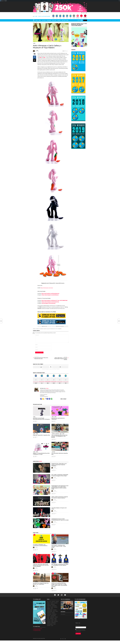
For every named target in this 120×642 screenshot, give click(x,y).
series (55, 618)
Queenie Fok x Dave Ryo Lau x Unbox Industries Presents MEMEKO (59, 464)
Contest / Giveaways (55, 433)
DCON (49, 604)
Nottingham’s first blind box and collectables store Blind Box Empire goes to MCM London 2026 (59, 487)
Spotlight (54, 20)
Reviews (59, 20)
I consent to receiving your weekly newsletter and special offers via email (80, 630)
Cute (63, 17)
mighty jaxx (54, 614)
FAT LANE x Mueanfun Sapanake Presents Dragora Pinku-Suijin (59, 475)
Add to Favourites (60, 326)
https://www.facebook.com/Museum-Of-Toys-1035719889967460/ (55, 300)
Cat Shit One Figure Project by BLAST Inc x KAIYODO (41, 584)
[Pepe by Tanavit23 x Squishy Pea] (41, 428)
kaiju (56, 611)
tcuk (52, 621)
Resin (55, 416)
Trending (85, 17)
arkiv (35, 328)
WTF (67, 17)
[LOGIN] (81, 20)
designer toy (49, 605)
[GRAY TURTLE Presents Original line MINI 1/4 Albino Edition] (41, 501)
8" (50, 601)
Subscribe (78, 633)
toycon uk (56, 621)
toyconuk (49, 622)
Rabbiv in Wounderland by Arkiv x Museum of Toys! (41, 454)
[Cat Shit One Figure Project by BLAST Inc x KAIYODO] (41, 577)
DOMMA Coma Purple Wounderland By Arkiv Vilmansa (41, 419)
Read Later (45, 326)
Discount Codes (35, 12)
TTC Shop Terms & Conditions (37, 628)
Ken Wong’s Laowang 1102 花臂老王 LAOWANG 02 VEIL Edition (59, 565)
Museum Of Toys (54, 328)
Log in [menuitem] (3, 0)
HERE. (44, 57)
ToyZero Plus (54, 622)
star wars (49, 621)
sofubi (53, 619)
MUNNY (49, 615)
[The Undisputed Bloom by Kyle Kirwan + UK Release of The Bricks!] (60, 428)
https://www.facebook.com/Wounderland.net (50, 293)
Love (53, 17)
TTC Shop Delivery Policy (36, 629)
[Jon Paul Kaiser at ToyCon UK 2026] (41, 512)
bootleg (57, 601)
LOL (56, 17)
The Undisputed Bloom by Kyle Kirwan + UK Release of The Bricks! (59, 436)
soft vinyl (49, 619)
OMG (60, 17)
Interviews (49, 20)
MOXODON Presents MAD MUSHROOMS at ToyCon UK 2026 (59, 519)
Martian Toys (49, 614)
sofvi (55, 619)
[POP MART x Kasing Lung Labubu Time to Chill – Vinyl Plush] (60, 539)
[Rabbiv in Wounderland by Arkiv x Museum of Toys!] (41, 446)
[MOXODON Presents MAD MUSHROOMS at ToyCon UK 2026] (41, 523)
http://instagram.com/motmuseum (48, 303)
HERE (40, 57)
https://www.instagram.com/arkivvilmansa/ (50, 294)
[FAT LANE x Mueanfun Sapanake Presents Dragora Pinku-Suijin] (41, 479)
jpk (54, 611)
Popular (77, 17)
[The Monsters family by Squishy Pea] (60, 446)
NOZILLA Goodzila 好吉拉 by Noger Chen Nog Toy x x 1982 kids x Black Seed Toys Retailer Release (59, 585)
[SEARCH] (79, 20)
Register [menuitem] (5, 0)
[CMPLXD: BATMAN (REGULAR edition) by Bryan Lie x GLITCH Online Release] (41, 558)
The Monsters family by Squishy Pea (59, 454)
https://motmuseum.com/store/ (47, 287)
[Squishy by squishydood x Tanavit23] (60, 411)
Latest (74, 17)
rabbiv (60, 328)
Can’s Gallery (47, 328)
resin (48, 618)
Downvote (60, 367)
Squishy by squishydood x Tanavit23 (58, 419)
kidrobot (53, 612)
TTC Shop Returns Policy (37, 630)
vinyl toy (49, 625)
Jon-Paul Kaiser (50, 611)
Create (85, 20)
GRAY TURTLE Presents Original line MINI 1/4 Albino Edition (59, 497)
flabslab (49, 608)
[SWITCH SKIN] (78, 20)
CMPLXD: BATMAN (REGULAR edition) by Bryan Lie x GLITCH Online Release (41, 565)
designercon (53, 604)
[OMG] (37, 554)
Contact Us (39, 12)
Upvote (41, 367)
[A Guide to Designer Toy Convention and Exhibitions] (41, 538)
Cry (70, 17)
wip (52, 625)
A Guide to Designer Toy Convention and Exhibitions (40, 545)
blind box (53, 601)
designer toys (54, 605)
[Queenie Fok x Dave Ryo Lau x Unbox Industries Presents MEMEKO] (41, 468)
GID (52, 608)
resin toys (52, 618)
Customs (44, 20)
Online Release (54, 615)
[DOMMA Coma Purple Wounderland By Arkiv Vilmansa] (41, 411)
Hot (81, 17)
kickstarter (49, 612)
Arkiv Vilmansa (40, 328)
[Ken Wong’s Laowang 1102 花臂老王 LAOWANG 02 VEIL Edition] (60, 558)
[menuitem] (1, 1)
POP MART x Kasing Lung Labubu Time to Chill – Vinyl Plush (58, 546)
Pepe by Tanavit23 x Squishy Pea (41, 435)
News (40, 20)
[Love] (55, 535)
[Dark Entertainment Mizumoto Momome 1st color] (1, 321)
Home (36, 20)
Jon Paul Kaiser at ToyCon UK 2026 (59, 508)
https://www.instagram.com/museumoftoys (50, 301)
